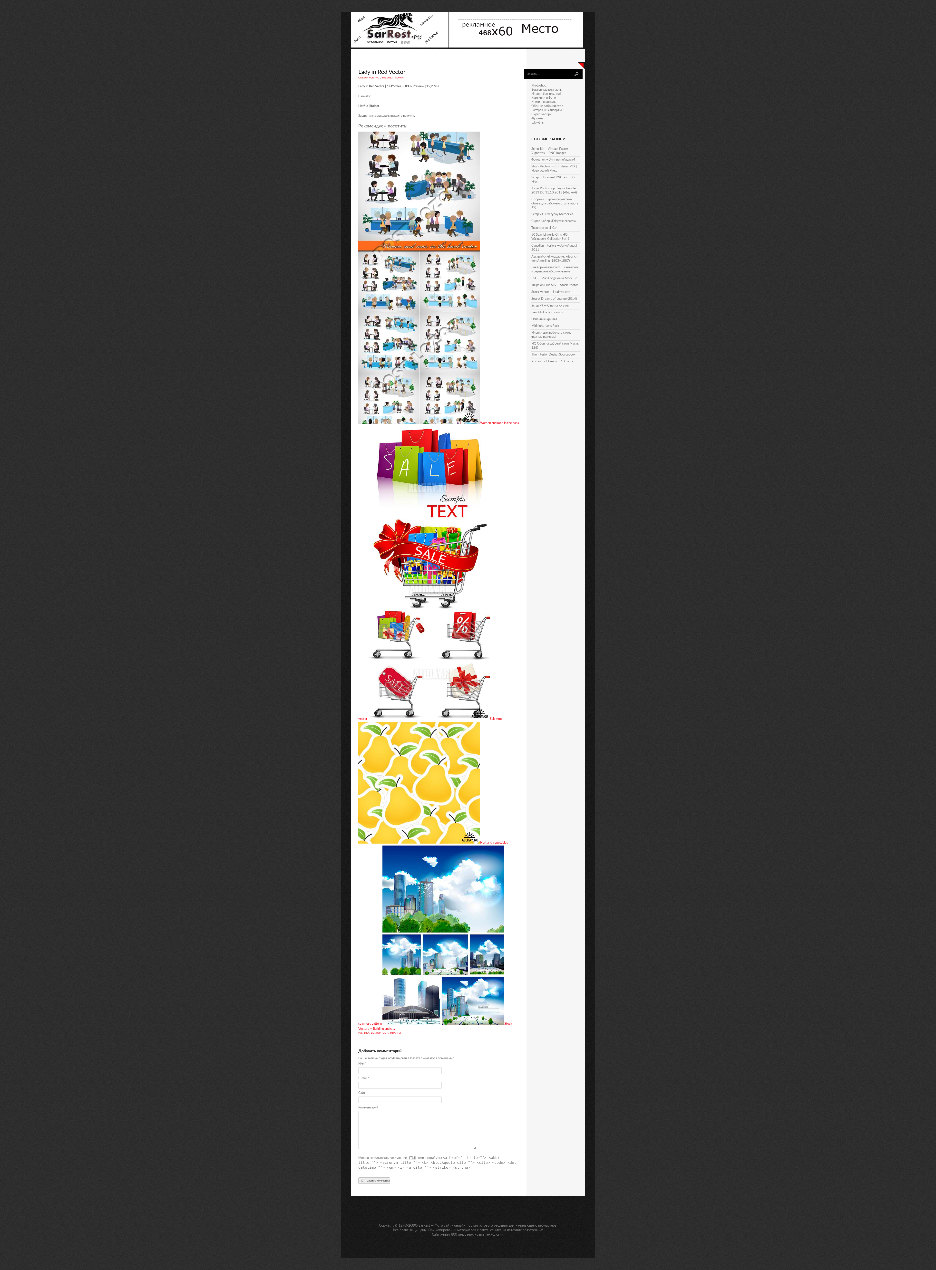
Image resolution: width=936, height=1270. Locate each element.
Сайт (361, 1093)
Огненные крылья (544, 319)
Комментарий (368, 1107)
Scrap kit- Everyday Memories (552, 214)
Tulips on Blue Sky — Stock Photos (554, 285)
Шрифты (537, 122)
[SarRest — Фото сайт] (400, 46)
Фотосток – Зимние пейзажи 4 (553, 159)
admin (399, 78)
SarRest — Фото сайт (435, 1225)
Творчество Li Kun (544, 228)
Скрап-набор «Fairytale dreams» (553, 221)
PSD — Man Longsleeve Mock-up (554, 278)
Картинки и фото (543, 97)
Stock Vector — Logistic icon (550, 292)
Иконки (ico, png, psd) (546, 94)
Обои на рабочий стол (547, 106)
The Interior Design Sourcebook (553, 354)
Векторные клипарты (386, 1033)
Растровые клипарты (546, 110)
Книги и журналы (543, 102)
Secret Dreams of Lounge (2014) (554, 298)
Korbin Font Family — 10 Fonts (552, 361)
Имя (362, 1063)
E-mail (363, 1078)
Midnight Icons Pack (545, 325)
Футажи (537, 118)
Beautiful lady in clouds (547, 312)
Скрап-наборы (541, 114)
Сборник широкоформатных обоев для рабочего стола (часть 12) (554, 203)
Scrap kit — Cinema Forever (550, 305)
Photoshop (538, 85)
